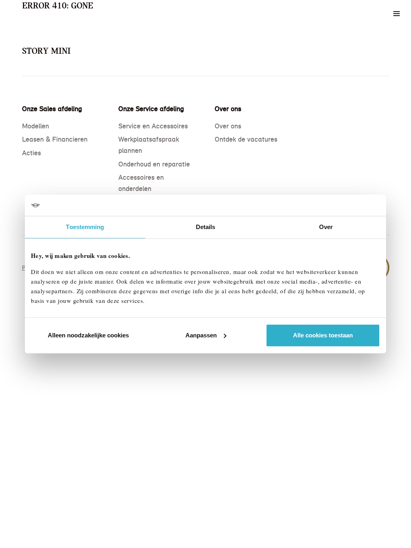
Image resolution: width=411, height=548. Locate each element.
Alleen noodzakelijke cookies (88, 335)
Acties (31, 153)
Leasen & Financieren (54, 139)
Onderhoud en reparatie (154, 164)
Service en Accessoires (153, 126)
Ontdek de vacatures (246, 139)
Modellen (35, 126)
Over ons (228, 126)
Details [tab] (206, 226)
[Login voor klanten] (375, 13)
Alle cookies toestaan (323, 335)
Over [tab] (326, 226)
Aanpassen (201, 335)
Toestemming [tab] (85, 226)
